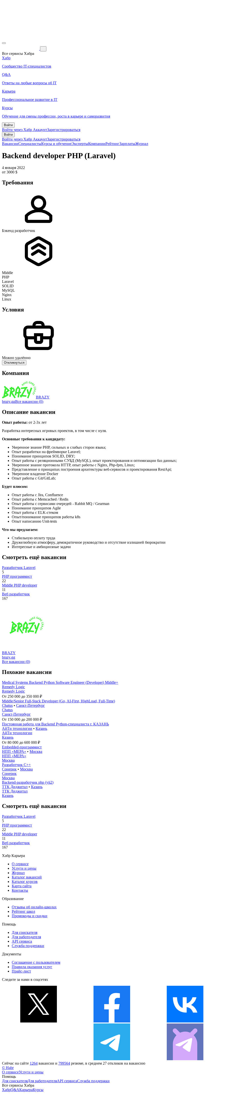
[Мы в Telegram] (111, 1059)
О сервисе (20, 864)
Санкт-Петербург (30, 705)
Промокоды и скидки (29, 916)
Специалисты (29, 144)
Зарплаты (127, 144)
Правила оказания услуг (32, 967)
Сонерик (9, 769)
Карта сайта (21, 886)
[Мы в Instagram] (38, 1059)
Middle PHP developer (19, 585)
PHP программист (17, 576)
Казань (41, 728)
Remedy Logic (13, 687)
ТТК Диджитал (15, 787)
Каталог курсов (25, 881)
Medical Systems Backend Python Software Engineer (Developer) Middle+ (60, 682)
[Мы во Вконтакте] (185, 1021)
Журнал (141, 144)
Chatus (7, 705)
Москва (36, 751)
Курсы (38, 1090)
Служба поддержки (28, 946)
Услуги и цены (24, 868)
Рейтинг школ (23, 911)
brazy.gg (8, 401)
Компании (96, 144)
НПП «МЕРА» (14, 751)
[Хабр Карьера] (21, 49)
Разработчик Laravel (18, 567)
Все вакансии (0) (29, 401)
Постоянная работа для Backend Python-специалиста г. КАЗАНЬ (55, 724)
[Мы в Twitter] (38, 1021)
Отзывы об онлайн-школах (34, 907)
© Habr (8, 1068)
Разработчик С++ (16, 765)
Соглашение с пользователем (36, 962)
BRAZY (43, 397)
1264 (34, 1063)
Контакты (20, 890)
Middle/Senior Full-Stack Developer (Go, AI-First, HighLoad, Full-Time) (58, 701)
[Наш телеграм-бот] (185, 1059)
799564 (64, 1063)
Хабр (6, 1090)
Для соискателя (24, 932)
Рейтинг (112, 144)
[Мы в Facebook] (111, 1021)
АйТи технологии (17, 728)
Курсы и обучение (56, 144)
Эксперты (80, 144)
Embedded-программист (22, 747)
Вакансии (10, 144)
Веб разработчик (16, 594)
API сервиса (22, 941)
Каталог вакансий (27, 877)
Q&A (14, 1090)
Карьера (26, 1090)
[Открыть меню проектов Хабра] (4, 43)
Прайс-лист (21, 971)
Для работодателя (26, 937)
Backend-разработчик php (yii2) (27, 782)
